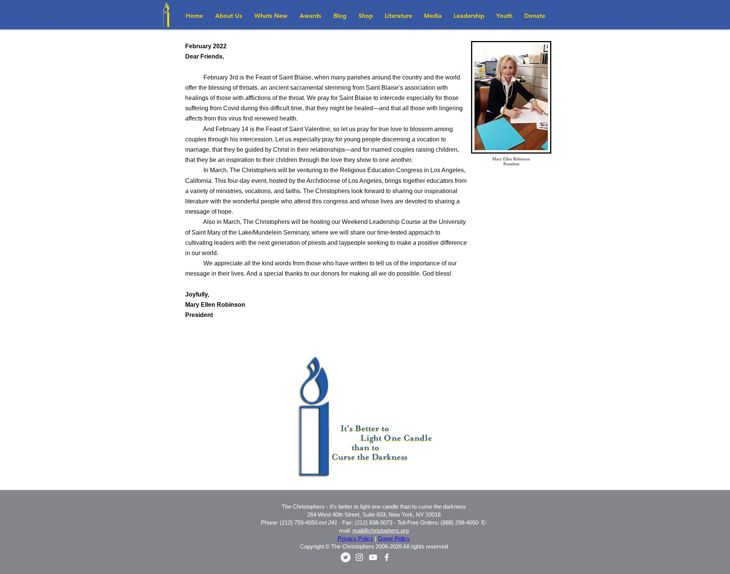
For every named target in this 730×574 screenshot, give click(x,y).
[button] (271, 16)
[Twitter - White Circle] (346, 557)
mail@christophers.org (380, 530)
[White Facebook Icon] (387, 557)
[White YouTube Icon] (373, 557)
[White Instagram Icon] (359, 557)
